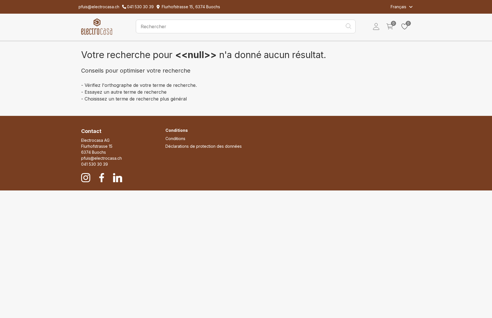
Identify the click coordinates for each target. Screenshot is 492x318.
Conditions (175, 138)
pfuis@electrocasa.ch (101, 158)
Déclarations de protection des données (203, 146)
